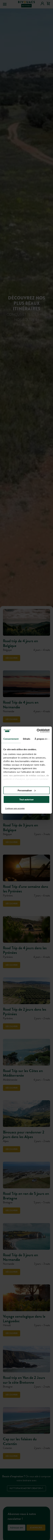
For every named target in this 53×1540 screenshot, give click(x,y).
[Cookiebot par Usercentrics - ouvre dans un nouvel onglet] (37, 731)
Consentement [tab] (11, 739)
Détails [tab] (26, 739)
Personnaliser (25, 790)
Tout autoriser (26, 799)
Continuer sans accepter (15, 808)
